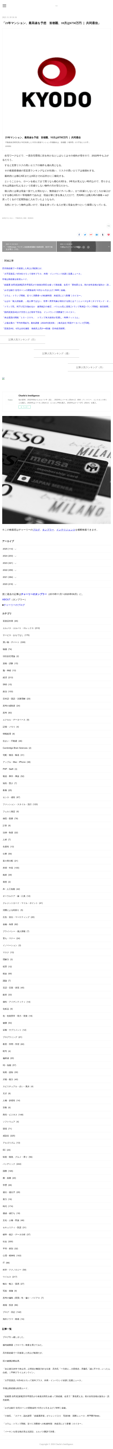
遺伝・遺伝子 (11, 1192)
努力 (7, 1199)
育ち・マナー (11, 938)
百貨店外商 (10, 620)
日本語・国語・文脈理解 (16, 698)
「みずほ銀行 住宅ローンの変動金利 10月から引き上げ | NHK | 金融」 (34, 290)
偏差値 (8, 1058)
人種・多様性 (11, 1100)
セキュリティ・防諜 (14, 1227)
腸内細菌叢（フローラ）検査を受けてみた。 (23, 1344)
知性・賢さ (10, 783)
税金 (7, 973)
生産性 (8, 846)
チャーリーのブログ (14, 604)
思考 (7, 712)
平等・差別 (10, 1248)
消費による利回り (13, 909)
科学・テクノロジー (14, 1269)
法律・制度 (10, 832)
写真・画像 (10, 1290)
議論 (7, 980)
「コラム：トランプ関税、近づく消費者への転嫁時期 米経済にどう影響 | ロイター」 (42, 295)
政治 (8, 691)
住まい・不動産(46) (16, 218)
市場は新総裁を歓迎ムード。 (15, 279)
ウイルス (10, 1276)
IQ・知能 (9, 1065)
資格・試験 (10, 663)
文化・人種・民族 (13, 1220)
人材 (7, 839)
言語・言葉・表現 (13, 987)
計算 (7, 825)
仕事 (7, 853)
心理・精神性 (12, 1255)
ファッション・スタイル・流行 (20, 804)
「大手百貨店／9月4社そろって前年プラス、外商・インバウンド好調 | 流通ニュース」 (42, 273)
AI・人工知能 (11, 888)
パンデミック (12, 1163)
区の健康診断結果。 (12, 1360)
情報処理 (9, 733)
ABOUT (6, 599)
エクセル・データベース (16, 719)
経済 (8, 677)
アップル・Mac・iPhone (17, 761)
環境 (7, 1128)
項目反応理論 (11, 656)
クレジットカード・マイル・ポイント (23, 902)
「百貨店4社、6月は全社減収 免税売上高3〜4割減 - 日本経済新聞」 (34, 328)
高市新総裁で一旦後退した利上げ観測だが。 (22, 268)
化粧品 (8, 1008)
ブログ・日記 (12, 1311)
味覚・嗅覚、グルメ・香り (18, 1156)
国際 (8, 1170)
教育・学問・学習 (13, 1044)
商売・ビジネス (13, 1114)
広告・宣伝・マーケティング (19, 917)
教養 (7, 790)
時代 (8, 1206)
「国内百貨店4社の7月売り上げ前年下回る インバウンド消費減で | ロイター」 (39, 311)
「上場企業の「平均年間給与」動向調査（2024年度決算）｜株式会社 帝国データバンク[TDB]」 (46, 322)
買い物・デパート (14, 642)
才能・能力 (10, 1079)
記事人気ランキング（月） (90, 367)
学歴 (7, 1184)
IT (6, 1262)
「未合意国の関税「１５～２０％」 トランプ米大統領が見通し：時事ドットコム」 (41, 317)
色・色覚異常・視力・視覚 (18, 1015)
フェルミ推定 (11, 811)
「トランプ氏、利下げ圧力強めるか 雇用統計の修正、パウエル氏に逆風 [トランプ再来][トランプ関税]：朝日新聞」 (56, 306)
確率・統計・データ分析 (16, 1234)
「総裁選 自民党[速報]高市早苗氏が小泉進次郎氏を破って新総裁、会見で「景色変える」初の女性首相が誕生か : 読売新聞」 (56, 284)
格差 (7, 874)
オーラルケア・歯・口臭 (16, 895)
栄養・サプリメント (14, 1029)
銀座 (7, 994)
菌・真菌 (9, 1177)
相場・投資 (10, 1304)
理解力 (8, 959)
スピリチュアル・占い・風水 (18, 1086)
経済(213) (5, 218)
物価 (7, 649)
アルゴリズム (11, 1142)
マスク (8, 952)
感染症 (9, 1135)
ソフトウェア (11, 1121)
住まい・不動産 (12, 740)
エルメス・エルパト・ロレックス (21, 628)
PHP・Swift (10, 768)
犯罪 (7, 966)
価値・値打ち (11, 1213)
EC (7, 1149)
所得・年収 (11, 867)
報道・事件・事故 (13, 776)
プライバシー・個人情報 (16, 931)
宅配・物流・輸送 (13, 754)
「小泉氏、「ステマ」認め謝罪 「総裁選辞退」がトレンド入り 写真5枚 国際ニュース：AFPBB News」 (52, 1415)
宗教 (7, 1107)
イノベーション (12, 945)
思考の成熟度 (11, 705)
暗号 (7, 1051)
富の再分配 (10, 860)
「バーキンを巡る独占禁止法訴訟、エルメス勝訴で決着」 (29, 1431)
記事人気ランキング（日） (23, 339)
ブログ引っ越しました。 (14, 1336)
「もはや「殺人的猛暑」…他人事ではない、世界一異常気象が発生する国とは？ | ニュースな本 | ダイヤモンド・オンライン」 (56, 301)
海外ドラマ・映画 (13, 1318)
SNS (7, 684)
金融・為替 (10, 924)
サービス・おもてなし (16, 635)
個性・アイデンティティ (16, 1001)
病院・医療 (10, 818)
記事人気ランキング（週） (56, 353)
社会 (8, 1241)
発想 (7, 881)
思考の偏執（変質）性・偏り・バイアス (23, 1297)
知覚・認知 (10, 1072)
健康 (7, 1022)
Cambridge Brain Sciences (17, 747)
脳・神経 (9, 670)
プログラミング (12, 1037)
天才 (7, 1093)
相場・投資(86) (28, 218)
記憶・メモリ (11, 726)
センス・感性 (11, 797)
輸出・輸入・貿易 (13, 1283)
